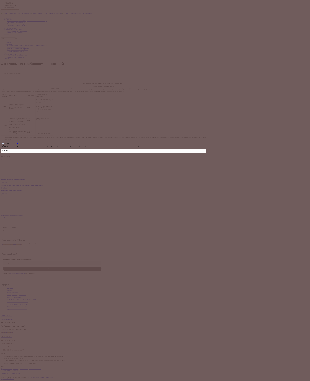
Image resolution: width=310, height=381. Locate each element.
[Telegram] (4, 151)
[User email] (7, 151)
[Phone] (2, 151)
